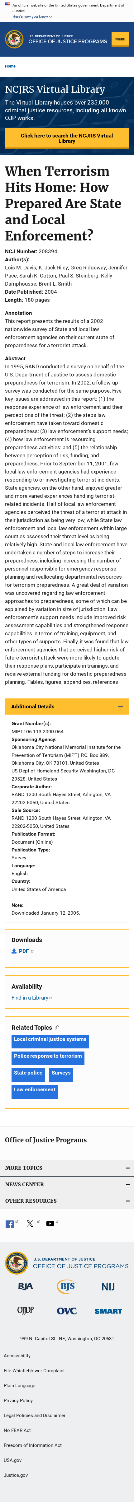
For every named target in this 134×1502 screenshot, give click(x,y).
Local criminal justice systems (50, 1039)
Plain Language (19, 1385)
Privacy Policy (18, 1400)
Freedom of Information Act (33, 1445)
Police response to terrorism (48, 1056)
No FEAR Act (17, 1430)
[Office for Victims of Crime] (67, 1315)
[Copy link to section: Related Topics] (55, 1027)
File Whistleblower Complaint (34, 1371)
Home (10, 66)
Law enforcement (34, 1089)
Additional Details (33, 706)
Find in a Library (30, 998)
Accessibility (17, 1356)
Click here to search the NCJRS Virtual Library (67, 138)
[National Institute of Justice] (108, 1291)
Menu (120, 39)
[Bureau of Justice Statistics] (67, 1295)
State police (28, 1073)
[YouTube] (52, 1226)
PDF (24, 951)
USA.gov (13, 1460)
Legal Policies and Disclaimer (34, 1415)
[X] (32, 1226)
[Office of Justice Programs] (14, 39)
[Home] (68, 39)
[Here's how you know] (67, 11)
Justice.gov (16, 1475)
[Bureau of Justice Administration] (25, 1291)
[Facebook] (12, 1226)
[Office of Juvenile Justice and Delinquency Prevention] (25, 1316)
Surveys (61, 1073)
